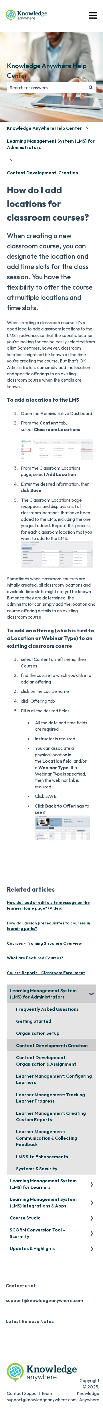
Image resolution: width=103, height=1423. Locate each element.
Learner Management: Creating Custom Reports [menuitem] (51, 1116)
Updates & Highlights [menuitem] (33, 1248)
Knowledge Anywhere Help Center (47, 70)
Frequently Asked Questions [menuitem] (47, 1009)
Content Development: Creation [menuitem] (52, 1045)
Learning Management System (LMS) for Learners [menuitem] (43, 1184)
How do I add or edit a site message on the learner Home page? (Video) (48, 905)
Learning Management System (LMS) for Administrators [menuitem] (43, 994)
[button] (91, 991)
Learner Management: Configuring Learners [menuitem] (54, 1079)
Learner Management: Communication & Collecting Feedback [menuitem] (46, 1138)
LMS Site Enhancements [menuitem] (42, 1156)
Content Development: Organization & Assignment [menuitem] (46, 1061)
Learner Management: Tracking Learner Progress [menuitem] (50, 1098)
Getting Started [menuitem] (33, 1021)
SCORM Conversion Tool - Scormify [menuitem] (37, 1233)
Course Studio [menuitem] (25, 1218)
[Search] (90, 87)
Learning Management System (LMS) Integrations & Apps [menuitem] (43, 1202)
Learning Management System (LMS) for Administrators (51, 144)
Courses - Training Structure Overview (44, 943)
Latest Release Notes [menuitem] (30, 1321)
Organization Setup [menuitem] (38, 1033)
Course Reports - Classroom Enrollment (46, 972)
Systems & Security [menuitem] (36, 1168)
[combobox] (46, 87)
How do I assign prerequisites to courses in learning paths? (48, 925)
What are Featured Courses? (35, 957)
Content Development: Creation (42, 173)
